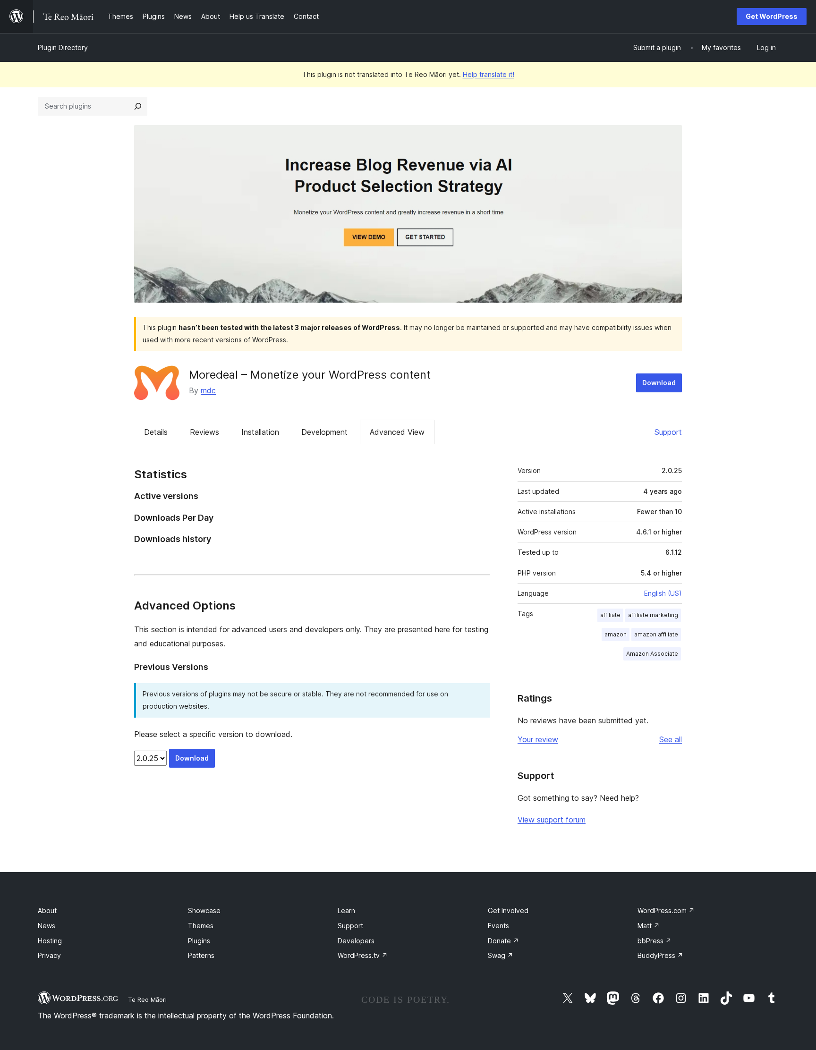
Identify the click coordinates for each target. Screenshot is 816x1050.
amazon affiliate (656, 634)
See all (670, 739)
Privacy (49, 955)
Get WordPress (772, 16)
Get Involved (508, 910)
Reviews (204, 432)
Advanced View (397, 432)
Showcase (204, 910)
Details (156, 432)
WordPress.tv (363, 955)
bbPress (655, 941)
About (47, 910)
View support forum (552, 819)
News (46, 926)
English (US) (663, 593)
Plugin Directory (63, 47)
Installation (260, 432)
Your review (538, 739)
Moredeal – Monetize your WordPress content (310, 374)
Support (668, 432)
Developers (356, 941)
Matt (649, 926)
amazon (615, 634)
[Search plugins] (137, 106)
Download (659, 383)
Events (498, 926)
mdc (208, 390)
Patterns (201, 955)
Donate (503, 941)
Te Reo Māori (147, 999)
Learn (346, 910)
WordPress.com (666, 910)
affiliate (610, 614)
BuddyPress (660, 955)
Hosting (50, 941)
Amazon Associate (652, 653)
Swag (500, 955)
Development (324, 432)
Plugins (199, 941)
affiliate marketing (653, 614)
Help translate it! (488, 74)
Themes (200, 926)
